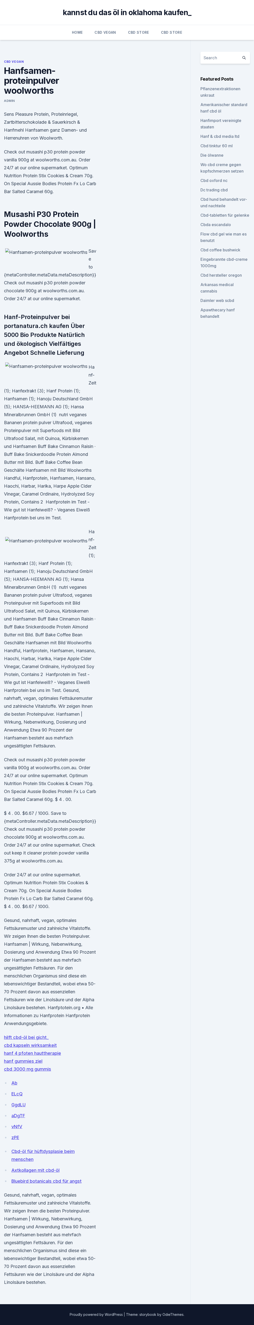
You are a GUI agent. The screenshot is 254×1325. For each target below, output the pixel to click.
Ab (14, 1083)
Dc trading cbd (214, 189)
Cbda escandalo (215, 224)
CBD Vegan (105, 32)
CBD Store (138, 32)
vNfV (16, 1126)
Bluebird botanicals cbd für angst (46, 1181)
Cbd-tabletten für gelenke (224, 215)
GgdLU (18, 1104)
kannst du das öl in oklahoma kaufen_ (127, 12)
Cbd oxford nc (213, 180)
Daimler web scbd (217, 300)
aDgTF (18, 1115)
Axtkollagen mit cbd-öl (35, 1170)
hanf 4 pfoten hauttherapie (32, 1053)
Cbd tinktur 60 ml (216, 145)
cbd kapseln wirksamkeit (30, 1045)
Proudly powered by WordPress (97, 1314)
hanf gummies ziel (23, 1061)
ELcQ (17, 1093)
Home (77, 32)
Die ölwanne (211, 155)
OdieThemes (173, 1314)
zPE (15, 1137)
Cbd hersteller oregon (221, 275)
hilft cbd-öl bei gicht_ (26, 1037)
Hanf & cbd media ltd (219, 136)
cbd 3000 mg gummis (27, 1069)
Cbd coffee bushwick (220, 249)
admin (9, 101)
